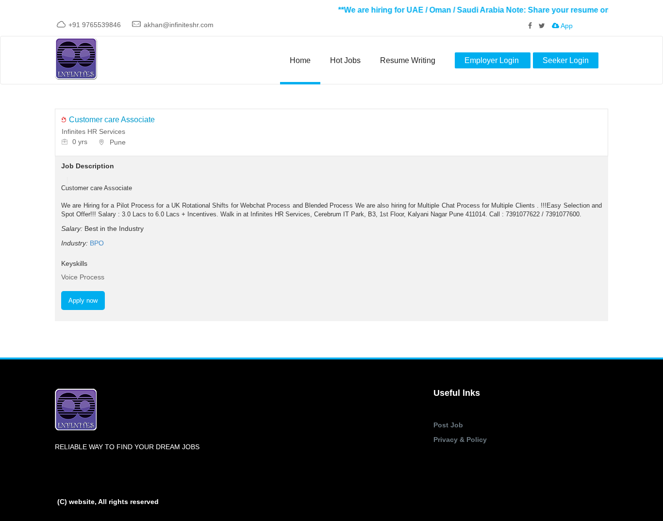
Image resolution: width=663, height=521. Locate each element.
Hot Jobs (345, 60)
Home (300, 60)
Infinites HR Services (93, 131)
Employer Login (492, 60)
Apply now (83, 300)
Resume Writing (407, 60)
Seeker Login (566, 60)
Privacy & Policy (460, 439)
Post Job (448, 425)
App (566, 26)
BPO (97, 243)
